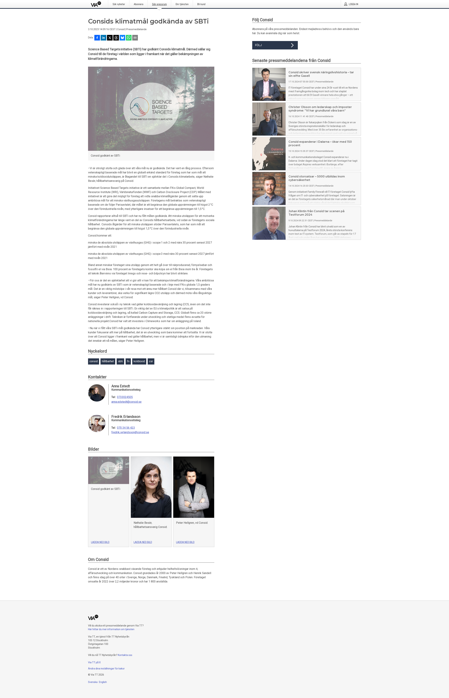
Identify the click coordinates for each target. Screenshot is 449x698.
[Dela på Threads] (116, 38)
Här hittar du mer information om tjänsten (111, 629)
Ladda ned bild (100, 542)
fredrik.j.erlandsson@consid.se (130, 432)
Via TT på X (94, 662)
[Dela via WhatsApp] (129, 38)
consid (93, 361)
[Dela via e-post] (135, 38)
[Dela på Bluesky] (122, 38)
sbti (120, 361)
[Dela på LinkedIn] (103, 38)
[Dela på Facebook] (97, 38)
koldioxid (139, 361)
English (103, 682)
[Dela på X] (110, 38)
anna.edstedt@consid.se (126, 401)
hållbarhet (108, 361)
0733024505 (125, 397)
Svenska (93, 682)
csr (151, 361)
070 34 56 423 (126, 427)
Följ (258, 45)
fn (128, 361)
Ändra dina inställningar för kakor (106, 668)
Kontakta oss (125, 655)
